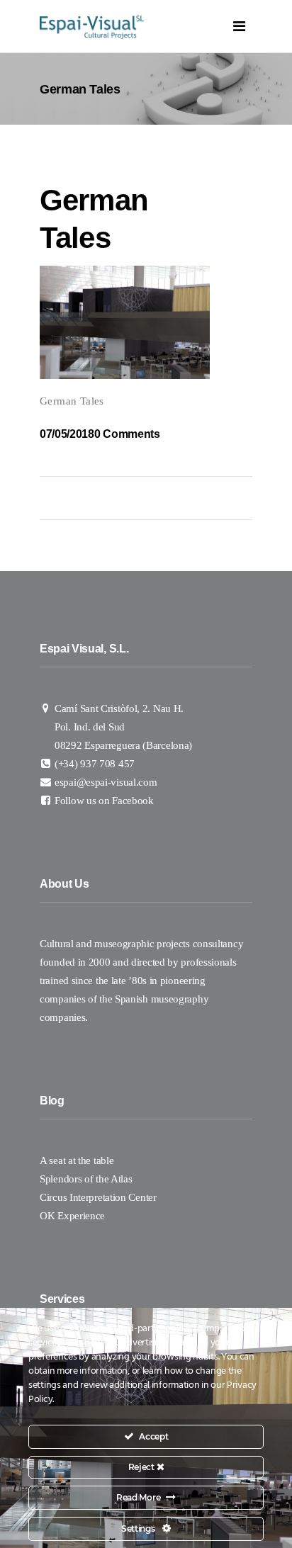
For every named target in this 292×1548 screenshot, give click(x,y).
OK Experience (72, 1215)
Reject (142, 1467)
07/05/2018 (67, 434)
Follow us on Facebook (104, 800)
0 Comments (127, 434)
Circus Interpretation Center (99, 1197)
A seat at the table (76, 1160)
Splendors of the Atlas (86, 1179)
